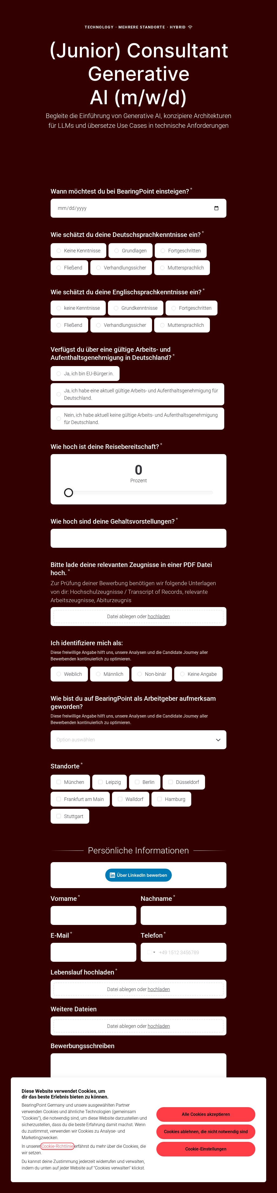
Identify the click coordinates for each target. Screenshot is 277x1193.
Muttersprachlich (186, 267)
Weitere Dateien (74, 1009)
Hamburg (175, 799)
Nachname (158, 898)
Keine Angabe (202, 674)
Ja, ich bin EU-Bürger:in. (89, 373)
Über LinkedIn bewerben (142, 875)
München (74, 782)
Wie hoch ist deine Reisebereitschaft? (123, 447)
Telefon (153, 935)
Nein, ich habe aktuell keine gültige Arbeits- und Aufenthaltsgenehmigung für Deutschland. (141, 418)
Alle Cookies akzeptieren (206, 1114)
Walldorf (134, 799)
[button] (138, 739)
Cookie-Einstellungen (205, 1149)
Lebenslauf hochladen (84, 972)
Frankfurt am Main (84, 799)
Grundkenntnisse (139, 308)
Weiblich (73, 674)
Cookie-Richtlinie (57, 1146)
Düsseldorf (187, 782)
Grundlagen (134, 250)
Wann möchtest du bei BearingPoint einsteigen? (121, 191)
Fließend (73, 267)
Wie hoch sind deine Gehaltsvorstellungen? (114, 521)
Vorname (65, 898)
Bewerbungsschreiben (82, 1046)
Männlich (113, 674)
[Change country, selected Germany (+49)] (149, 952)
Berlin (148, 782)
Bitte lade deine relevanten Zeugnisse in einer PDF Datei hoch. (131, 569)
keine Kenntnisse (82, 308)
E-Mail (61, 935)
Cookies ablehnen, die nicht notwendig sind (206, 1131)
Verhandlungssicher (125, 267)
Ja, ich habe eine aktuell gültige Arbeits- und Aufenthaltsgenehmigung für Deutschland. (141, 394)
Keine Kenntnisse (82, 250)
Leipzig (113, 782)
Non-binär (155, 674)
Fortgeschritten (184, 250)
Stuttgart (73, 816)
